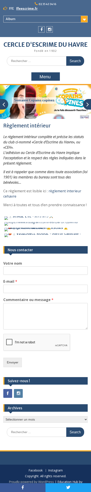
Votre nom (12, 263)
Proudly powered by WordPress (31, 482)
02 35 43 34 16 (47, 4)
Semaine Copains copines (34, 100)
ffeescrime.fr (27, 9)
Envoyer (12, 362)
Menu (45, 76)
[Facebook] (41, 29)
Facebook (35, 470)
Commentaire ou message (28, 299)
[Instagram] (49, 29)
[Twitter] (68, 487)
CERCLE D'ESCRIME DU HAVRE (45, 44)
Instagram (55, 470)
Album (10, 19)
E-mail (10, 281)
